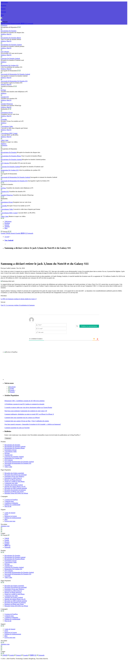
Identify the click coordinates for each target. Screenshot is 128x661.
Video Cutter (8, 466)
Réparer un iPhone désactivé (12, 480)
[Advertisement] (35, 255)
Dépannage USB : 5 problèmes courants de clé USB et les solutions (24, 401)
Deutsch (13, 23)
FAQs (6, 514)
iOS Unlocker (8, 460)
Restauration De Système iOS (13, 458)
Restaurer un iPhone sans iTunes (14, 491)
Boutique (3, 5)
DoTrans (7, 453)
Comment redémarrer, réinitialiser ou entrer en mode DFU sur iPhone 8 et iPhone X (29, 414)
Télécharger (4, 2)
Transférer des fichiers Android (13, 485)
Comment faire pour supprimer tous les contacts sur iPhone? (22, 417)
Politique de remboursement (12, 518)
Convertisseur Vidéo (10, 451)
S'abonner (8, 438)
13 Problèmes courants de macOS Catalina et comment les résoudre (24, 404)
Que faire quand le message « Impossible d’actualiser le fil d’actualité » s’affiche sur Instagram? (32, 424)
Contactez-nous (9, 501)
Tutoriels (3, 12)
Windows (3, 34)
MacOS (9, 34)
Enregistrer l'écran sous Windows (14, 476)
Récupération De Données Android (14, 446)
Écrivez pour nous (9, 521)
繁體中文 (24, 23)
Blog (2, 15)
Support (3, 8)
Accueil (6, 236)
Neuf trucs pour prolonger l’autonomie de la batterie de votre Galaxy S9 (25, 411)
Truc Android (8, 240)
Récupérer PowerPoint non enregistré (15, 475)
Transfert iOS (8, 455)
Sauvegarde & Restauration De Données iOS (17, 463)
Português (30, 23)
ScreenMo (7, 465)
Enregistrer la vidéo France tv (13, 478)
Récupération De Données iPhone (14, 448)
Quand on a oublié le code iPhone (14, 481)
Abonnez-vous (5, 526)
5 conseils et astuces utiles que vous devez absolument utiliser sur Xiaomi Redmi (28, 407)
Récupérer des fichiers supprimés (14, 473)
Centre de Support (9, 512)
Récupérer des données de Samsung (15, 490)
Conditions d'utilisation (11, 503)
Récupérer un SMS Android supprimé (15, 488)
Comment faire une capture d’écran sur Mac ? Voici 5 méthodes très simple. (26, 421)
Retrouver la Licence (10, 516)
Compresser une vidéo (11, 483)
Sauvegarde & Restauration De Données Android (19, 461)
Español (18, 23)
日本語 (3, 23)
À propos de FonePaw (11, 499)
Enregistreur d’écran (10, 450)
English (8, 23)
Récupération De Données (12, 445)
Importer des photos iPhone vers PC (15, 486)
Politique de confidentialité (12, 504)
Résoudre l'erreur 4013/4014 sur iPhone (16, 493)
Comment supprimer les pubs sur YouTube (17, 427)
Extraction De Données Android (14, 456)
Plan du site (7, 506)
